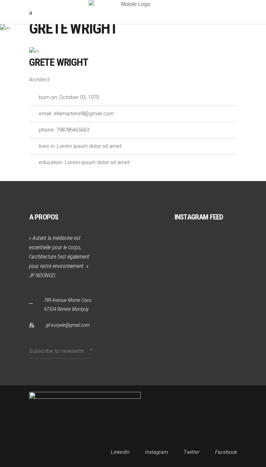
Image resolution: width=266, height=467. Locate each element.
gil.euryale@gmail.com (68, 325)
